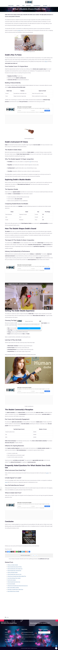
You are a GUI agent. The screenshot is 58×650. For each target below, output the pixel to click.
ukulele (19, 30)
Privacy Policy (8, 641)
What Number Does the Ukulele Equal (39, 623)
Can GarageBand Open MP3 (27, 632)
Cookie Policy (7, 636)
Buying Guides (11, 5)
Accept (29, 328)
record (6, 482)
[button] (40, 321)
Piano (23, 5)
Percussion (28, 5)
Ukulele (7, 617)
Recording (45, 5)
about (46, 61)
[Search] (51, 632)
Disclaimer (7, 639)
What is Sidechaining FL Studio (28, 634)
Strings (17, 5)
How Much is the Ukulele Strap (9, 623)
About (6, 632)
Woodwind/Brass (37, 5)
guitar (47, 472)
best (30, 161)
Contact (6, 634)
